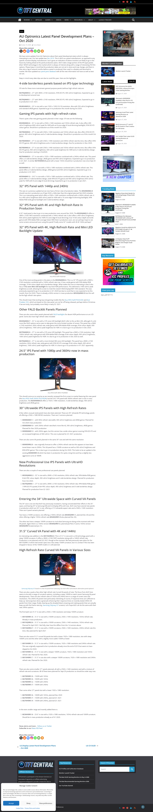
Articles (38, 20)
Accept (11, 803)
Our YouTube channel (66, 785)
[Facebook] (28, 51)
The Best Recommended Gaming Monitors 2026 (74, 781)
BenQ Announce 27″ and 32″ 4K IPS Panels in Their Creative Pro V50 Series (125, 126)
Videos (58, 20)
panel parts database (48, 71)
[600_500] (118, 157)
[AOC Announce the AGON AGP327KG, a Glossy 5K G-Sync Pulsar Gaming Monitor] (108, 90)
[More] (42, 51)
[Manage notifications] (143, 807)
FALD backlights (59, 314)
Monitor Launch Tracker (123, 71)
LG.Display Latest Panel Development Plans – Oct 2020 (38, 747)
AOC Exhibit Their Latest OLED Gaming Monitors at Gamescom (125, 138)
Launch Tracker (105, 20)
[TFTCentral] (19, 19)
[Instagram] (31, 51)
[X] (21, 51)
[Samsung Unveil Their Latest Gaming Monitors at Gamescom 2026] (108, 116)
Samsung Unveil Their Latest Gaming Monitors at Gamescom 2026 (124, 114)
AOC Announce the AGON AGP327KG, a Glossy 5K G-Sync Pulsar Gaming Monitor (125, 88)
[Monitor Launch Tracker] (108, 71)
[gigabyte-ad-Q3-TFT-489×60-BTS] (110, 9)
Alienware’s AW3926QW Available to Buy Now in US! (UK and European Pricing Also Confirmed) (125, 101)
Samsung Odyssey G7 (28, 588)
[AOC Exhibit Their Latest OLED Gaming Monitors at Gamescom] (108, 140)
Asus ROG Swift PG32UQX (74, 300)
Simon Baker (37, 45)
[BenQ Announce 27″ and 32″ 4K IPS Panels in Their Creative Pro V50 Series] (108, 128)
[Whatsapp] (35, 51)
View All (132, 81)
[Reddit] (24, 51)
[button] (31, 19)
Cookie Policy (20, 808)
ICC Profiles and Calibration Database (71, 769)
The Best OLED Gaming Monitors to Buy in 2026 (74, 777)
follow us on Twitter (44, 726)
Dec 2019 (50, 58)
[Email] (38, 51)
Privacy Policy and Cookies (32, 808)
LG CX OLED (91, 746)
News (21, 31)
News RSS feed (37, 728)
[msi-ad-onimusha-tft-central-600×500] (118, 31)
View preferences (45, 803)
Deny (28, 803)
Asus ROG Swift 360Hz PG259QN (34, 398)
